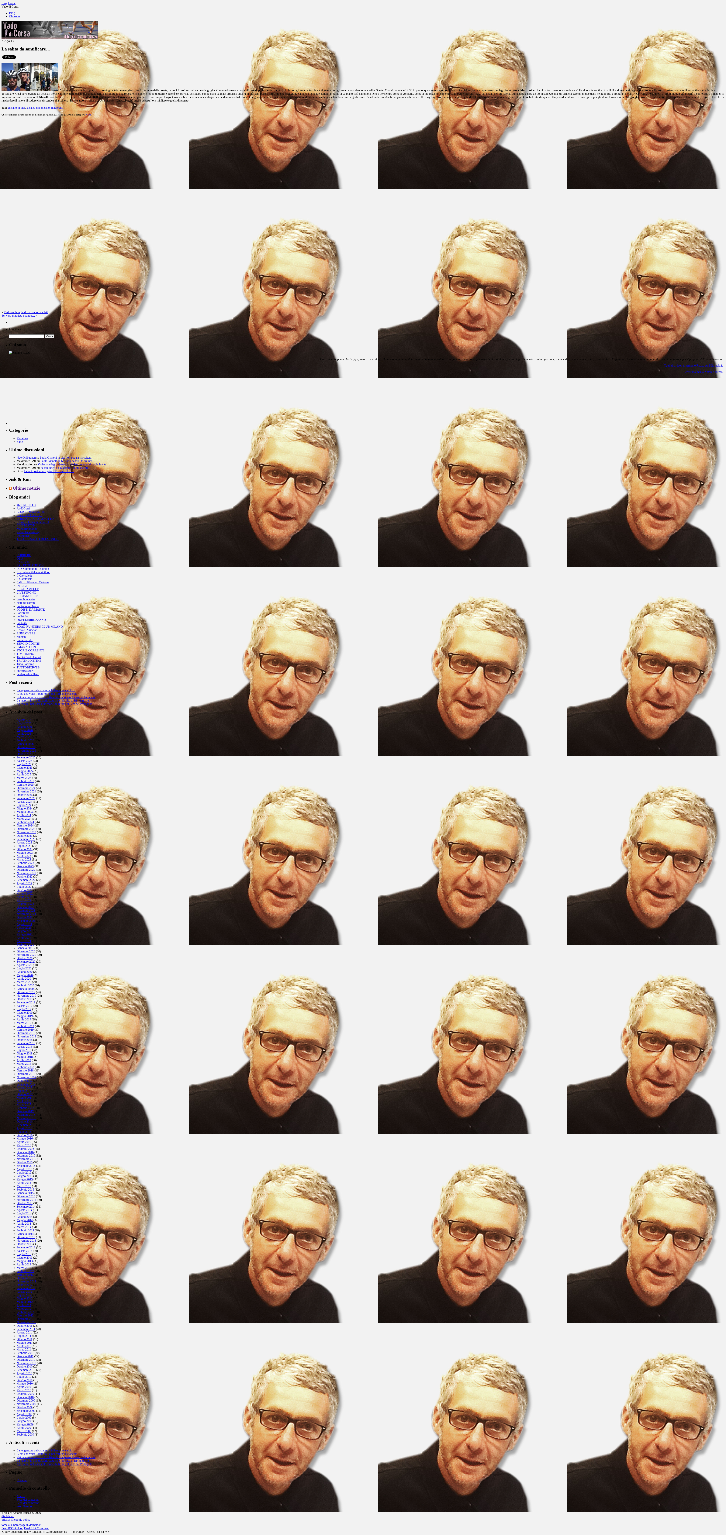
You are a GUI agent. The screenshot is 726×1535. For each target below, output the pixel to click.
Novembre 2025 (26, 750)
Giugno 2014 (25, 1216)
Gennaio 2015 (25, 1193)
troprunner (23, 535)
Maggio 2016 (25, 1138)
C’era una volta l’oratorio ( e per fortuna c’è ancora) (47, 693)
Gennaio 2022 (25, 907)
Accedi (21, 1496)
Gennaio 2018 (25, 1070)
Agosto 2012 (24, 1291)
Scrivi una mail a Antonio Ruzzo (703, 372)
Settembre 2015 (26, 1165)
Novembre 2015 (26, 1159)
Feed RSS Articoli (12, 1528)
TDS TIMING (25, 653)
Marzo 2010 (24, 1390)
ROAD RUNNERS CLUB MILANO (40, 626)
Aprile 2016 (24, 1141)
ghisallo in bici (16, 107)
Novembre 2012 (26, 1281)
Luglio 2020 (24, 968)
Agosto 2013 (24, 1250)
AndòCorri (23, 508)
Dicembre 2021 (26, 910)
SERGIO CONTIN (28, 643)
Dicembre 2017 (26, 1073)
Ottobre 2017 (25, 1080)
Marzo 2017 (24, 1104)
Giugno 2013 (25, 1257)
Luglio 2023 (24, 845)
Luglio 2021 (24, 927)
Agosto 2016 (24, 1128)
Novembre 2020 (26, 954)
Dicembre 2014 (26, 1196)
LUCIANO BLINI (28, 596)
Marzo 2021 (24, 941)
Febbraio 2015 (25, 1189)
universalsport (25, 670)
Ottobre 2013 (25, 1244)
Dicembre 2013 (26, 1237)
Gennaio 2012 (25, 1315)
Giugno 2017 (25, 1094)
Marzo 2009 (24, 1431)
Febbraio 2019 (25, 1026)
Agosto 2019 (24, 1005)
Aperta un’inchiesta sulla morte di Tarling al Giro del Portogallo (54, 703)
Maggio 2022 (25, 893)
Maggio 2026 (25, 730)
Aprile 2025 (24, 774)
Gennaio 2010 (25, 1397)
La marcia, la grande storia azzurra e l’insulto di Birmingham (53, 700)
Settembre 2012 (26, 1288)
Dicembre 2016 (26, 1114)
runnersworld (25, 640)
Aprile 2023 (24, 856)
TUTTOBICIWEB (28, 667)
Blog (12, 13)
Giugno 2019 (25, 1012)
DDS (20, 558)
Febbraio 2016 (25, 1148)
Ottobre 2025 (25, 754)
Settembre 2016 (26, 1124)
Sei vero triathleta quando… (18, 315)
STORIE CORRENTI (30, 650)
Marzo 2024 (24, 818)
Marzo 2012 (24, 1308)
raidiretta (22, 623)
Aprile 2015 (24, 1182)
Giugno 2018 (25, 1053)
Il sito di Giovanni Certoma (33, 582)
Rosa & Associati (27, 630)
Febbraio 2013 (25, 1271)
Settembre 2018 (26, 1043)
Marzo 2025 (24, 777)
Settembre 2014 (26, 1206)
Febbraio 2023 (25, 862)
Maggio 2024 (25, 811)
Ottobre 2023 (25, 835)
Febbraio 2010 (25, 1393)
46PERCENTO (26, 505)
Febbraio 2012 (25, 1312)
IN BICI (22, 585)
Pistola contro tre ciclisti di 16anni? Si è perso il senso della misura (56, 697)
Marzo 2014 (24, 1227)
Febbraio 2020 (25, 985)
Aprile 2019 (24, 1019)
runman (21, 636)
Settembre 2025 (26, 757)
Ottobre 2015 (25, 1162)
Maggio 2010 (25, 1383)
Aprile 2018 (24, 1060)
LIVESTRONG (26, 592)
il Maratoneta (24, 579)
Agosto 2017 (24, 1087)
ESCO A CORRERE (29, 515)
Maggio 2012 (25, 1301)
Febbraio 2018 (25, 1067)
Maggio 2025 (25, 771)
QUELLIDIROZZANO (31, 619)
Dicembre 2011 (26, 1318)
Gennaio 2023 (25, 866)
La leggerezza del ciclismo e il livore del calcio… (46, 690)
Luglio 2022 (24, 886)
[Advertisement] (37, 400)
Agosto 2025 (24, 760)
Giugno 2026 (25, 726)
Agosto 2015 (24, 1169)
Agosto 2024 (24, 801)
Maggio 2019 (25, 1016)
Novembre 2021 (26, 914)
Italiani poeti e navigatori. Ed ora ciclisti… (65, 467)
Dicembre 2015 (26, 1155)
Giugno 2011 (24, 1339)
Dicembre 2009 (26, 1400)
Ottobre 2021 (25, 917)
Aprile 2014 (24, 1223)
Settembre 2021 (26, 920)
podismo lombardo (28, 606)
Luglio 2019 (24, 1009)
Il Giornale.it (24, 575)
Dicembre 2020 (26, 951)
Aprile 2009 (24, 1427)
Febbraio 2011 (25, 1352)
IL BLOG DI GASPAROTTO (35, 518)
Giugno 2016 (25, 1135)
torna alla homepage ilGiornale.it (21, 1524)
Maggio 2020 (25, 975)
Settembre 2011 (26, 1329)
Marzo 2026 (24, 737)
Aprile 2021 (24, 937)
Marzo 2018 (24, 1063)
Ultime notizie (26, 488)
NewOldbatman (26, 457)
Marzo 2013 (24, 1267)
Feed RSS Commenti (36, 1528)
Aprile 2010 (24, 1386)
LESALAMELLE (28, 589)
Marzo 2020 (24, 982)
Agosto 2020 (24, 965)
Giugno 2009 (25, 1421)
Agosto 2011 (24, 1332)
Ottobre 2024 (25, 794)
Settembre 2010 (26, 1369)
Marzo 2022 (24, 900)
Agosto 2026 (24, 720)
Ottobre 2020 (25, 958)
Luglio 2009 (24, 1417)
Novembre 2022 (26, 873)
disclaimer (8, 1516)
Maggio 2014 (25, 1220)
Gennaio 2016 (25, 1152)
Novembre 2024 (26, 791)
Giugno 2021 (25, 931)
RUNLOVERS (26, 633)
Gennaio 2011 (25, 1356)
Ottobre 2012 (25, 1284)
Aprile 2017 (24, 1101)
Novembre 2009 (26, 1404)
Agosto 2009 (24, 1414)
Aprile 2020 (24, 978)
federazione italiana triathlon (33, 572)
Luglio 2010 (24, 1376)
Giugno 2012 (25, 1298)
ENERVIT (23, 562)
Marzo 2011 (24, 1349)
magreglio (57, 107)
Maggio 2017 (25, 1097)
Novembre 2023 (26, 832)
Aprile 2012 (24, 1305)
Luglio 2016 (24, 1131)
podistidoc (23, 616)
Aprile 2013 (24, 1264)
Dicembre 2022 (26, 869)
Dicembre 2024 (26, 788)
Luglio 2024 (24, 805)
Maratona (22, 438)
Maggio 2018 (25, 1056)
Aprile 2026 (24, 733)
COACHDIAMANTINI (31, 511)
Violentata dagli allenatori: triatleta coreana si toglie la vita (72, 464)
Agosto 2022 (24, 883)
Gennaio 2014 (25, 1233)
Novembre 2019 (26, 995)
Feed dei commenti (28, 1503)
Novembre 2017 (26, 1077)
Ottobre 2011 (24, 1325)
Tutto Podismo (25, 664)
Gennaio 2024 (25, 825)
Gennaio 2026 (25, 743)
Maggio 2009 (25, 1424)
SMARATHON (26, 647)
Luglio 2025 (24, 764)
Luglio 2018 (24, 1050)
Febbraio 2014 (25, 1230)
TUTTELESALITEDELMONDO (38, 539)
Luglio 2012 (24, 1295)
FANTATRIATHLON (30, 565)
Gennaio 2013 (25, 1274)
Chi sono (14, 16)
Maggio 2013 (25, 1261)
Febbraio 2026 (25, 740)
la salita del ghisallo (38, 107)
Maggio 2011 (25, 1342)
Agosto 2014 (24, 1210)
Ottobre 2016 (25, 1121)
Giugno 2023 (25, 849)
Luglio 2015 (24, 1172)
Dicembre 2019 (26, 992)
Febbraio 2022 (25, 903)
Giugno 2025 (25, 767)
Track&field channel (29, 657)
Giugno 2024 (25, 808)
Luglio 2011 (24, 1335)
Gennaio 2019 (25, 1029)
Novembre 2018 (26, 1036)
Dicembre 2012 (26, 1278)
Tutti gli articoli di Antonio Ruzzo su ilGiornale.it (693, 365)
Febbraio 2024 (25, 822)
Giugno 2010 (25, 1380)
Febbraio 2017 (25, 1107)
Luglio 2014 (24, 1213)
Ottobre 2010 (25, 1366)
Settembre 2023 (26, 839)
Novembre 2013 (26, 1240)
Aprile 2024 (24, 815)
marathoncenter (26, 599)
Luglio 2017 (24, 1090)
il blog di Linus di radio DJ (33, 522)
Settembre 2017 (26, 1084)
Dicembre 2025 (26, 747)
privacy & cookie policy (16, 1519)
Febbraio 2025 (25, 781)
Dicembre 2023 (26, 828)
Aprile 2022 (24, 897)
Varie (88, 114)
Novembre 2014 (26, 1199)
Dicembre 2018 (26, 1033)
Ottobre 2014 (25, 1203)
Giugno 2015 (25, 1176)
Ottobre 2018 (25, 1039)
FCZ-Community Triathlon (33, 568)
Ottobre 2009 (25, 1407)
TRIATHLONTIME (29, 660)
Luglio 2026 (24, 723)
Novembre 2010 (26, 1363)
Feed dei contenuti (28, 1499)
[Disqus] (363, 166)
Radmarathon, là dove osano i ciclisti (26, 312)
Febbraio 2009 (25, 1434)
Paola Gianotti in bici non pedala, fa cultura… (67, 457)
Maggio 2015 (25, 1179)
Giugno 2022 (25, 890)
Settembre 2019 (26, 1002)
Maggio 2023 (25, 852)
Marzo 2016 (24, 1145)
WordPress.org (25, 1506)
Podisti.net (23, 613)
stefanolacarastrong (28, 532)
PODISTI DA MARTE (31, 609)
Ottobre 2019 (25, 999)
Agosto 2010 (24, 1373)
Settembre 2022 (26, 879)
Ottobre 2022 (25, 876)
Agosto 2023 (24, 842)
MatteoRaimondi (27, 528)
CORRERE (24, 555)
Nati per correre (26, 602)
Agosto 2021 (24, 924)
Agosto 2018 (24, 1046)
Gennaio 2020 (25, 988)
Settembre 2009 (26, 1410)
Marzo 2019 (24, 1022)
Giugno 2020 (25, 971)
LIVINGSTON (26, 525)
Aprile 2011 (24, 1346)
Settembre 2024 (26, 798)
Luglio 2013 (24, 1254)
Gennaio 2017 (25, 1111)
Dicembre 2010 (26, 1359)
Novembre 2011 (26, 1322)
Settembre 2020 (26, 961)
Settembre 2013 (26, 1247)
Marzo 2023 (24, 859)
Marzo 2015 (24, 1186)
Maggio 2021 (25, 934)
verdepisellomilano (28, 674)
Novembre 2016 (26, 1118)
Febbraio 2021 (25, 944)
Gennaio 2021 (25, 948)
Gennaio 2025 (25, 784)
